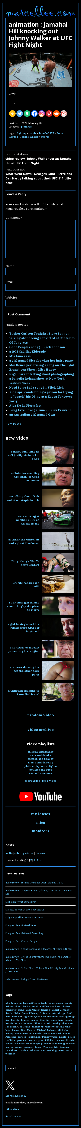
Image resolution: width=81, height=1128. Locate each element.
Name (9, 266)
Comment (13, 217)
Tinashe (48, 1046)
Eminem (16, 1016)
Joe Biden (11, 1026)
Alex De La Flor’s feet (25, 405)
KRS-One (65, 1026)
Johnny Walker (29, 136)
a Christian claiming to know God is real (23, 692)
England (27, 1016)
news (46, 1033)
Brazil (35, 1006)
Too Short (11, 1050)
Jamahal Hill (46, 133)
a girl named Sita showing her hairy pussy (41, 360)
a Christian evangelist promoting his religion (23, 649)
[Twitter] (19, 113)
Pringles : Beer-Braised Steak (20, 925)
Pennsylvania (49, 1036)
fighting (21, 133)
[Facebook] (34, 113)
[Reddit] (56, 113)
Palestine (10, 1036)
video (17, 853)
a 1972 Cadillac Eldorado (27, 351)
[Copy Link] (12, 113)
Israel (47, 1023)
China (56, 1006)
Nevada (37, 1033)
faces (43, 1016)
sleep (47, 1043)
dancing (45, 1009)
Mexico (31, 1030)
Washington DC (56, 1050)
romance (60, 1040)
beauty (68, 1003)
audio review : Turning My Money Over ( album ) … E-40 (34, 882)
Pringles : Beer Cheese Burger (21, 941)
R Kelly (49, 1040)
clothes (66, 1006)
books (26, 1006)
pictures (26, 126)
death (8, 1013)
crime (21, 1009)
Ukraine (23, 1050)
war (43, 1050)
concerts (10, 1009)
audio (8, 853)
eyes (36, 1016)
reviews (40, 853)
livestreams (13, 1116)
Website (11, 297)
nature (27, 1033)
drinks (53, 1013)
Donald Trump (30, 1013)
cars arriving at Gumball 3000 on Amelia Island (27, 520)
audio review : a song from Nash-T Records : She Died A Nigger (38, 949)
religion (39, 1040)
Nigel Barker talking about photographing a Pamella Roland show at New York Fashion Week (41, 378)
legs (7, 1030)
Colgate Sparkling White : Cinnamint (24, 917)
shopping (36, 1043)
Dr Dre (43, 1013)
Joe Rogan (24, 1026)
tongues (65, 1046)
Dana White (32, 1009)
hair (60, 1019)
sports (45, 136)
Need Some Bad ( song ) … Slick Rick (36, 387)
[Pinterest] (49, 113)
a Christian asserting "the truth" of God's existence (25, 476)
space (70, 1043)
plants (62, 1036)
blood (18, 1006)
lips (23, 1030)
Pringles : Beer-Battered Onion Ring (24, 933)
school (9, 1043)
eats (7, 1016)
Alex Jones (11, 1003)
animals (42, 1003)
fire (7, 1019)
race (30, 1040)
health (9, 1023)
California (46, 1006)
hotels (18, 1023)
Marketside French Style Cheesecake (24, 909)
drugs (61, 1013)
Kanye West (51, 1026)
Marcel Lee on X (15, 1095)
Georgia (44, 1019)
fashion (52, 1016)
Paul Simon (34, 1036)
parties (22, 1036)
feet (61, 1016)
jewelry (56, 1023)
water (69, 1050)
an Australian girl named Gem (32, 414)
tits (56, 1046)
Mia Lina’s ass (20, 356)
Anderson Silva (28, 1003)
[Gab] (27, 113)
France (25, 1019)
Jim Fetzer (67, 1023)
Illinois (38, 1023)
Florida (15, 1019)
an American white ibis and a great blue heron (23, 541)
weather (10, 1053)
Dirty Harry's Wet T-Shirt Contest (25, 563)
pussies (21, 1040)
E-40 (69, 1013)
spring (18, 1046)
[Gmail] (63, 113)
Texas (38, 1046)
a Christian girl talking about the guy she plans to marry (23, 606)
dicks (17, 1013)
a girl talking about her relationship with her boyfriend (23, 627)
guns (54, 1019)
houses (28, 1023)
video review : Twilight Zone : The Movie (26, 979)
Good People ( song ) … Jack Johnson (37, 347)
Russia (70, 1040)
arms (52, 1003)
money (9, 1033)
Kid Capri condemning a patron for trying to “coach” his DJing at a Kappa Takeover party (41, 396)
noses (66, 1033)
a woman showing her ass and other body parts (24, 671)
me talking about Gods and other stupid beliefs (23, 498)
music (18, 1033)
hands (32, 133)
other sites (12, 1109)
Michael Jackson (46, 1030)
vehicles (34, 1050)
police (71, 1036)
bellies (9, 1006)
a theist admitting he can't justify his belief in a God (23, 455)
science (19, 1043)
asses (59, 1003)
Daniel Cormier (60, 1009)
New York (55, 1033)
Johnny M (37, 1026)
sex (28, 1043)
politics (11, 1040)
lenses (16, 1030)
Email (9, 282)
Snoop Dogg (58, 1043)
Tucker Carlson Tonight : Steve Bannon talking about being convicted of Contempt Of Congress (42, 338)
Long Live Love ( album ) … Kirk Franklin (40, 410)
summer (28, 1046)
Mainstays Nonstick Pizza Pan (20, 901)
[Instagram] (41, 113)
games (34, 1019)
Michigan (63, 1030)
